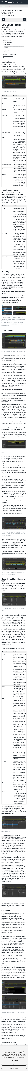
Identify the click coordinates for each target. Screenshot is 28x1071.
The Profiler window (6, 13)
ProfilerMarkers (5, 913)
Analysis (3, 12)
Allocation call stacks (8, 56)
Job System (19, 226)
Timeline (4, 208)
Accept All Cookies (14, 1068)
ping (23, 857)
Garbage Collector (18, 135)
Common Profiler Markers (16, 944)
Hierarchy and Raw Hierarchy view (11, 54)
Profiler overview (11, 12)
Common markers (7, 57)
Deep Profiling (4, 927)
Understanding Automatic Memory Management (19, 757)
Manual (3, 6)
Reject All (14, 1064)
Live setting (7, 44)
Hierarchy (4, 233)
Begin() (20, 837)
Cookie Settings (14, 1060)
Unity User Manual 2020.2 (7, 10)
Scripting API (9, 6)
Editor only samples (15, 642)
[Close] (27, 1047)
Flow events (7, 51)
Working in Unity (19, 10)
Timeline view (6, 50)
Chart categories (7, 40)
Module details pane (7, 42)
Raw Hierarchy (5, 256)
